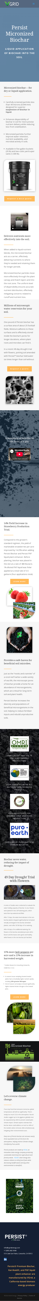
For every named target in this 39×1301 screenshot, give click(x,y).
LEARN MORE (19, 997)
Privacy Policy (22, 1296)
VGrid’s (16, 1158)
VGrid (25, 1150)
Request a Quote (19, 369)
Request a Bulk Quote (19, 199)
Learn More (19, 581)
